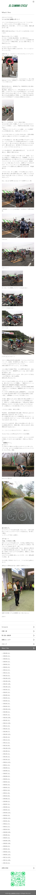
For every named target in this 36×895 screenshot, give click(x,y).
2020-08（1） (6, 770)
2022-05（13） (7, 734)
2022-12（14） (7, 723)
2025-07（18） (7, 684)
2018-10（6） (6, 829)
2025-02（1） (6, 689)
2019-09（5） (6, 798)
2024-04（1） (6, 700)
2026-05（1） (6, 656)
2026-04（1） (6, 658)
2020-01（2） (6, 787)
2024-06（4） (6, 695)
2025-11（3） (6, 672)
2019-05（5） (6, 809)
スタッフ (4, 644)
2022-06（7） (6, 731)
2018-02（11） (7, 851)
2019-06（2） (6, 807)
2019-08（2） (6, 801)
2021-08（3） (6, 751)
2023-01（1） (6, 720)
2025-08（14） (7, 681)
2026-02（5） (6, 664)
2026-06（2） (6, 653)
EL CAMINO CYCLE (14, 893)
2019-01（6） (6, 821)
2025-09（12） (7, 678)
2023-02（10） (7, 717)
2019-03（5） (6, 815)
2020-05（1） (6, 779)
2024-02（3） (6, 706)
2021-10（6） (6, 745)
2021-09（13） (7, 748)
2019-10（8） (6, 795)
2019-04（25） (7, 812)
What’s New (5, 648)
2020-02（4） (6, 784)
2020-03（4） (6, 781)
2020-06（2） (6, 776)
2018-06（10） (7, 840)
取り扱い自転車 (6, 635)
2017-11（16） (7, 860)
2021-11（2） (6, 742)
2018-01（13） (7, 854)
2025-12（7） (6, 670)
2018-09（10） (7, 832)
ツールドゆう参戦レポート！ (11, 19)
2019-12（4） (6, 790)
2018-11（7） (6, 826)
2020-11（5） (6, 765)
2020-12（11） (7, 762)
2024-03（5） (6, 703)
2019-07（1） (6, 804)
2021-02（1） (6, 756)
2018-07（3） (6, 837)
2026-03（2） (6, 661)
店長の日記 (5, 868)
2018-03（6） (6, 849)
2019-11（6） (6, 793)
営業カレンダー (6, 639)
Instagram (5, 627)
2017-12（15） (7, 857)
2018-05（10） (7, 843)
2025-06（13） (7, 686)
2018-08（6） (6, 835)
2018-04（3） (6, 846)
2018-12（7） (6, 823)
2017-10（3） (6, 863)
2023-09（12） (7, 709)
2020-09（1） (6, 767)
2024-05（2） (6, 698)
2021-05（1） (6, 753)
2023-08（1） (6, 712)
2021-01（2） (6, 759)
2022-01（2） (6, 737)
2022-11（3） (6, 725)
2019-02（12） (7, 818)
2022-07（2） (6, 728)
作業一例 (4, 631)
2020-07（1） (6, 773)
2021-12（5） (6, 739)
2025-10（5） (6, 675)
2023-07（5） (6, 714)
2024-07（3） (6, 692)
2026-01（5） (6, 667)
